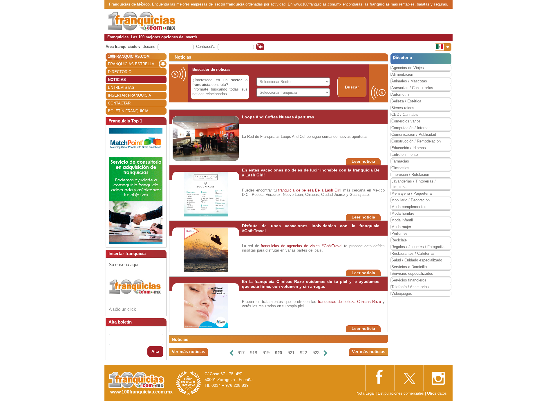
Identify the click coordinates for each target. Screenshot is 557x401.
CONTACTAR (119, 103)
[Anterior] (231, 353)
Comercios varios (406, 121)
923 (315, 352)
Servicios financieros (408, 280)
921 (290, 352)
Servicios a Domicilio (409, 267)
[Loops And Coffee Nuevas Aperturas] (207, 138)
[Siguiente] (325, 353)
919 (266, 352)
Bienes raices (402, 108)
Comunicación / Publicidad (413, 134)
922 (303, 352)
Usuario (148, 46)
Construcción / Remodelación (416, 141)
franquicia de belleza (296, 190)
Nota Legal (366, 393)
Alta (155, 351)
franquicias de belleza (336, 301)
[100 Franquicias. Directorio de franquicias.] (141, 21)
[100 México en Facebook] (380, 376)
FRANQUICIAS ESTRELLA (131, 64)
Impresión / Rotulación (410, 174)
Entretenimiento (404, 154)
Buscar (352, 87)
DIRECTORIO (119, 72)
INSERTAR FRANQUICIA (129, 95)
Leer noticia (363, 161)
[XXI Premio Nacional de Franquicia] (189, 383)
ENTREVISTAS (121, 87)
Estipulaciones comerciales (401, 393)
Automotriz (400, 94)
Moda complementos (408, 207)
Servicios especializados (412, 273)
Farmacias (400, 161)
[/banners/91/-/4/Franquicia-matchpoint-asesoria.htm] (135, 186)
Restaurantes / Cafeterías (413, 253)
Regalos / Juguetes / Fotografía (417, 247)
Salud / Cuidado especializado (416, 260)
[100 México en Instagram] (438, 376)
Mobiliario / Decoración (410, 200)
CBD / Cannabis (404, 114)
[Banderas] (443, 47)
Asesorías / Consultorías (412, 88)
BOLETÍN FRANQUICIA (128, 111)
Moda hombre (402, 213)
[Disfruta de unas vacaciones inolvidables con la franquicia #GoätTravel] (206, 250)
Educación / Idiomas (408, 148)
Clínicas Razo (369, 301)
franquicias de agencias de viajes (290, 246)
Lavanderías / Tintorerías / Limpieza (413, 184)
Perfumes (399, 233)
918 (253, 352)
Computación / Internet (410, 128)
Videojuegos (401, 293)
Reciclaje (399, 240)
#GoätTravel (332, 246)
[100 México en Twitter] (409, 376)
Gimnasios (400, 168)
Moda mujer (401, 227)
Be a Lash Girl (327, 190)
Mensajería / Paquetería (411, 193)
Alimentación (402, 74)
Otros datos (437, 393)
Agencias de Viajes (407, 68)
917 (241, 352)
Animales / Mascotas (409, 81)
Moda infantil (402, 220)
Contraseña (205, 46)
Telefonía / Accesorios (410, 287)
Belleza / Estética (406, 101)
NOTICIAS (117, 79)
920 (278, 352)
